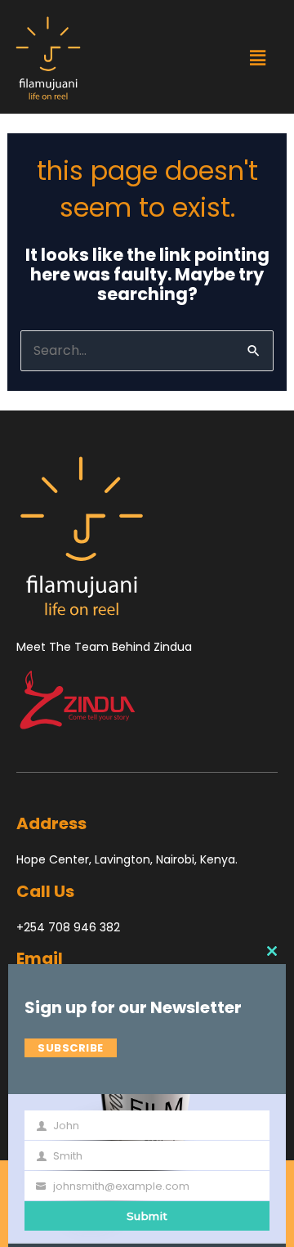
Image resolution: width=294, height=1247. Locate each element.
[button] (257, 58)
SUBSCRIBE (71, 1048)
